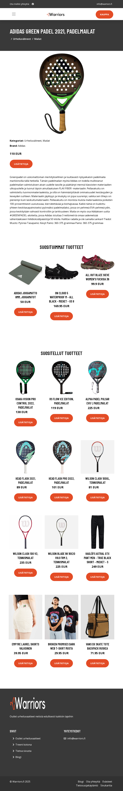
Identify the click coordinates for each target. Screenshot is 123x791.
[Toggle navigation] (14, 14)
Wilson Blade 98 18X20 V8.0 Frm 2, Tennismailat (61, 558)
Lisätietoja (21, 163)
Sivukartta (106, 785)
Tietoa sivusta (23, 751)
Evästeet (107, 781)
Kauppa (104, 14)
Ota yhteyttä (93, 781)
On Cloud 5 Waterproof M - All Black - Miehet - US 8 (61, 297)
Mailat (38, 39)
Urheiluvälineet (22, 39)
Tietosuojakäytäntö (87, 785)
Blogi (18, 757)
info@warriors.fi (104, 4)
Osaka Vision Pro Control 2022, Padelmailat (25, 403)
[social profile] (33, 4)
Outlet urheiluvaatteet (27, 738)
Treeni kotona (23, 744)
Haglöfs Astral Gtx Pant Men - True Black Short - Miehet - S (97, 558)
